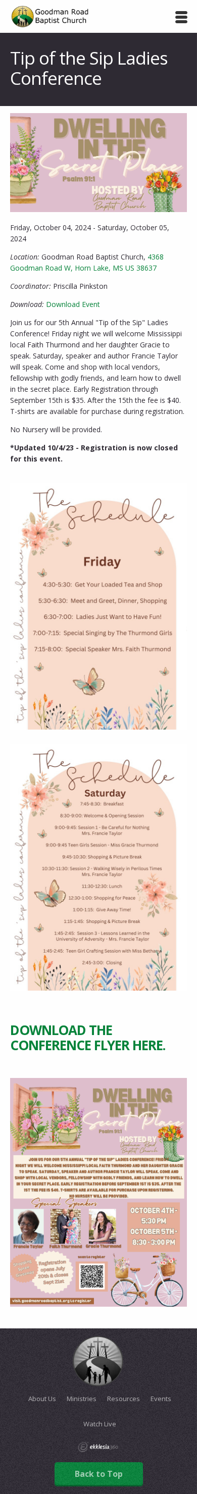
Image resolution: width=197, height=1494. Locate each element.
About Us (42, 1398)
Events (161, 1398)
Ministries (81, 1398)
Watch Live (99, 1423)
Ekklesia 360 (98, 1447)
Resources (123, 1398)
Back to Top (99, 1473)
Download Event (73, 304)
